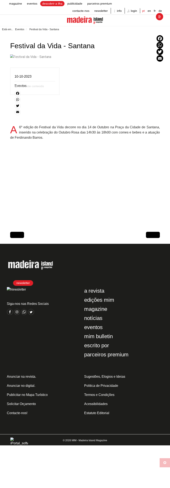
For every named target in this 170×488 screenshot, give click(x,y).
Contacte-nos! (17, 413)
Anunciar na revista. (21, 376)
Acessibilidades (96, 404)
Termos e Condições (99, 395)
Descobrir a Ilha (52, 3)
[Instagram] (17, 314)
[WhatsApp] (160, 45)
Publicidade (74, 3)
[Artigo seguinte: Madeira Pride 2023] (153, 235)
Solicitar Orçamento (21, 404)
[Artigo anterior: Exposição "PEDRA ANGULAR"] (17, 235)
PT (143, 10)
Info (119, 10)
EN (149, 10)
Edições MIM (99, 300)
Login (133, 10)
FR (155, 10)
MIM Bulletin (98, 336)
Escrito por (96, 345)
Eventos (32, 3)
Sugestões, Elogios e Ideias (104, 376)
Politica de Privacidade (101, 385)
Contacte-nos (80, 10)
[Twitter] (160, 51)
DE (160, 10)
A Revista (94, 291)
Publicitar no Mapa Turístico (27, 395)
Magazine (15, 3)
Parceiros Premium (99, 3)
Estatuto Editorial (96, 413)
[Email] (160, 58)
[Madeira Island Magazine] (85, 20)
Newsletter (101, 10)
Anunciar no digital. (21, 385)
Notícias (93, 318)
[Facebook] (160, 38)
